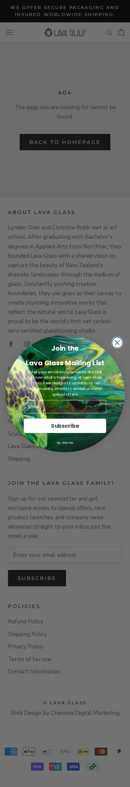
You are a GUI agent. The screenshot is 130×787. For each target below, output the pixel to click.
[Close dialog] (117, 342)
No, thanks (65, 442)
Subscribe (65, 425)
